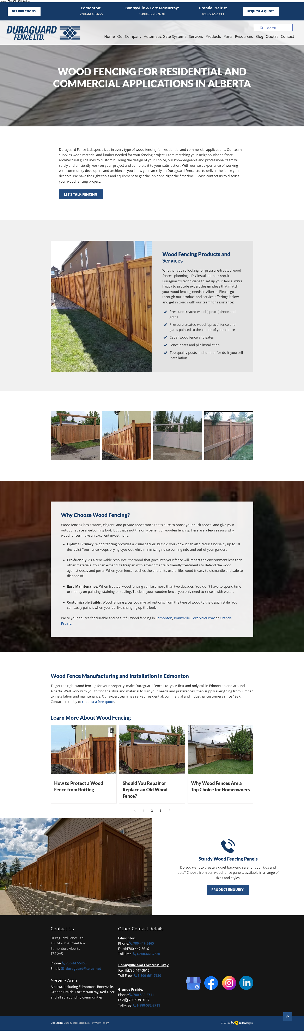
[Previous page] (134, 810)
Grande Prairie (130, 989)
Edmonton (126, 938)
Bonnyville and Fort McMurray (143, 965)
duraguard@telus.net (83, 968)
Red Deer (107, 992)
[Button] (287, 1016)
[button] (244, 36)
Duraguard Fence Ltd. (76, 1023)
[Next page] (169, 810)
